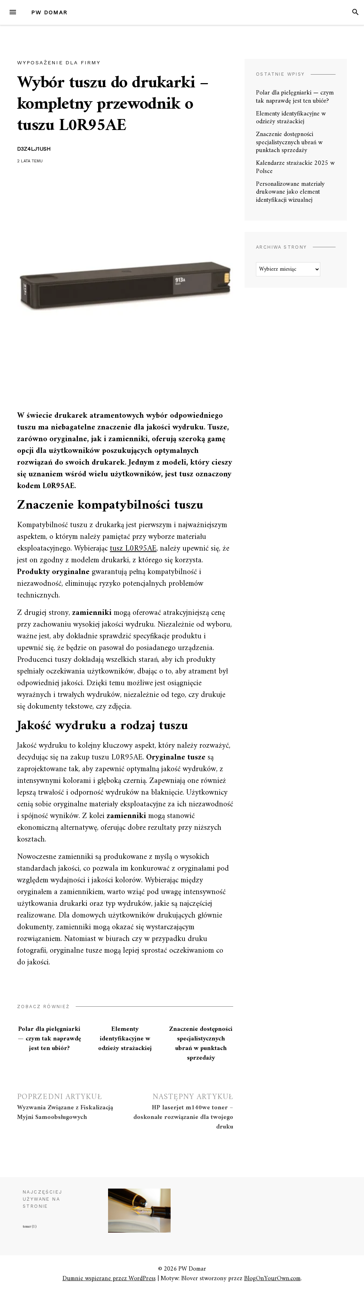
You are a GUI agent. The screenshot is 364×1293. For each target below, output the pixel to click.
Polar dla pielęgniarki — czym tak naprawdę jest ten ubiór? (49, 1039)
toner (29, 1226)
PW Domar (49, 12)
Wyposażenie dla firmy (59, 62)
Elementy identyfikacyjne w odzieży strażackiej (125, 1039)
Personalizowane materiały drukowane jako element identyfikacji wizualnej (290, 192)
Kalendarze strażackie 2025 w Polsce (295, 167)
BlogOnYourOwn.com (272, 1278)
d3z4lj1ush (34, 149)
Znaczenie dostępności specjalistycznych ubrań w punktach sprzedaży (200, 1044)
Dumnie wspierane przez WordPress (109, 1278)
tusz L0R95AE (133, 549)
